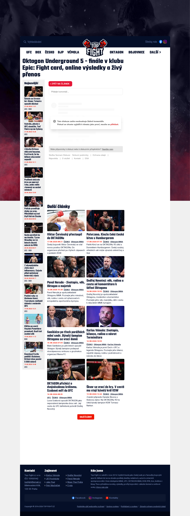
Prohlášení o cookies (129, 506)
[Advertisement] (85, 182)
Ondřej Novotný (74, 475)
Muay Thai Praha (75, 482)
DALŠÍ (154, 52)
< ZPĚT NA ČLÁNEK (59, 84)
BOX (38, 52)
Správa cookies (112, 506)
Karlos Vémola (114, 344)
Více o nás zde (102, 487)
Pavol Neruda (73, 478)
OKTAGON (116, 52)
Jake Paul (50, 482)
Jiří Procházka (52, 478)
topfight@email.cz (32, 482)
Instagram (97, 498)
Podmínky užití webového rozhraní (90, 506)
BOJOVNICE (137, 52)
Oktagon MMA (77, 242)
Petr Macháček (53, 485)
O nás (70, 485)
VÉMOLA (73, 52)
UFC (29, 52)
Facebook (80, 498)
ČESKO (49, 52)
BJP (61, 52)
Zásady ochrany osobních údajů (153, 506)
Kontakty (113, 498)
